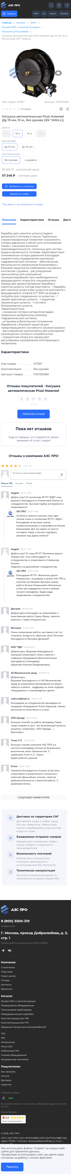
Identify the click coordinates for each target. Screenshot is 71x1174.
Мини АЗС (7, 1046)
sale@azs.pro (8, 926)
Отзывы (5, 980)
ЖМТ (36, 13)
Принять (12, 1166)
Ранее (29, 483)
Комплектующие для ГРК (15, 1022)
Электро (64, 13)
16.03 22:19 (43, 672)
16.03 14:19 (36, 698)
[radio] (3, 465)
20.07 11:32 (25, 549)
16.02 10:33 (31, 717)
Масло (53, 13)
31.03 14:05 (28, 627)
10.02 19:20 (29, 740)
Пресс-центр (8, 976)
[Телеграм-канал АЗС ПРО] (3, 950)
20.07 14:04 (25, 492)
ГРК (3, 1038)
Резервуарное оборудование (17, 1005)
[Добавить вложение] (62, 475)
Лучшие (19, 483)
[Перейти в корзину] (59, 5)
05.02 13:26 (24, 766)
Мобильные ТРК (10, 1050)
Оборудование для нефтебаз (17, 1014)
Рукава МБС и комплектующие (21, 27)
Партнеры (7, 971)
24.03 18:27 (29, 647)
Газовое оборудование (14, 1055)
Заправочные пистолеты (15, 1059)
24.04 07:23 (27, 608)
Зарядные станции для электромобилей (23, 1027)
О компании (8, 967)
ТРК (3, 1033)
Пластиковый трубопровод (16, 1009)
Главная (7, 22)
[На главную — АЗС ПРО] (11, 5)
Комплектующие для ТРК (15, 1018)
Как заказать (8, 1071)
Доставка (6, 1080)
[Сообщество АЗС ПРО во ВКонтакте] (10, 950)
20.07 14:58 (33, 570)
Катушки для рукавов (15, 31)
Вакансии (6, 989)
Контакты (6, 984)
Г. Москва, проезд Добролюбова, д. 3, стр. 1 (34, 935)
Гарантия (6, 1084)
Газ (44, 13)
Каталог (21, 22)
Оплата (5, 1076)
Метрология (8, 1042)
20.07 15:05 (33, 511)
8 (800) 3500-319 (15, 921)
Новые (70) (6, 483)
